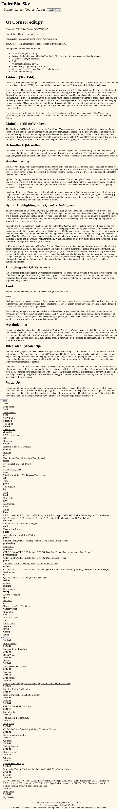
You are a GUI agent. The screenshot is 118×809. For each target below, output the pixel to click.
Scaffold (17, 563)
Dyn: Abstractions (23, 458)
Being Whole (48, 540)
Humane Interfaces (11, 446)
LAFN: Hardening (82, 515)
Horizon (7, 452)
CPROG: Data (43, 552)
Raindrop (29, 540)
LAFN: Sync (48, 518)
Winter (21, 540)
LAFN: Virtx (77, 518)
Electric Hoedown (11, 529)
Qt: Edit (15, 569)
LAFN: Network (23, 518)
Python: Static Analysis (39, 569)
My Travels (8, 464)
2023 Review (9, 407)
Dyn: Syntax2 (38, 458)
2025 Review (9, 418)
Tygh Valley (29, 535)
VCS (5, 481)
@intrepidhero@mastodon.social (91, 807)
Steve (16, 464)
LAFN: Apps (55, 515)
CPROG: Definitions (26, 552)
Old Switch (18, 535)
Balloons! (7, 600)
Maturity (41, 563)
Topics (29, 9)
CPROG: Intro (10, 552)
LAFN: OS (37, 518)
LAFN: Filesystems (12, 469)
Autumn (37, 540)
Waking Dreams (29, 563)
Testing (15, 523)
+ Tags (4, 401)
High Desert (25, 464)
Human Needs (61, 540)
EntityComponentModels (14, 735)
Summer (7, 540)
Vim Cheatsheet (10, 617)
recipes (6, 583)
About (40, 9)
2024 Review (9, 412)
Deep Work (8, 546)
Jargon (34, 523)
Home (8, 9)
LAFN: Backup (10, 515)
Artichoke (7, 535)
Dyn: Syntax (9, 458)
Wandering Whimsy (12, 475)
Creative (14, 786)
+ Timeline (5, 637)
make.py (88, 569)
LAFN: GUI (67, 515)
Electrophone (9, 429)
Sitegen (105, 569)
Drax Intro (8, 612)
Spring (15, 540)
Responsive (8, 441)
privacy (22, 786)
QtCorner (20, 34)
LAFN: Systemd (62, 518)
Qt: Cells (7, 569)
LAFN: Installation (12, 435)
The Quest (39, 34)
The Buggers (28, 475)
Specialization (51, 563)
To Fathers (8, 424)
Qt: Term (24, 569)
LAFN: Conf (24, 515)
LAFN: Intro (9, 518)
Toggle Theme (54, 10)
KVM (6, 509)
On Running (24, 523)
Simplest (7, 523)
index (17, 683)
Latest (19, 9)
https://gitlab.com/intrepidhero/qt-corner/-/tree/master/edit (31, 39)
